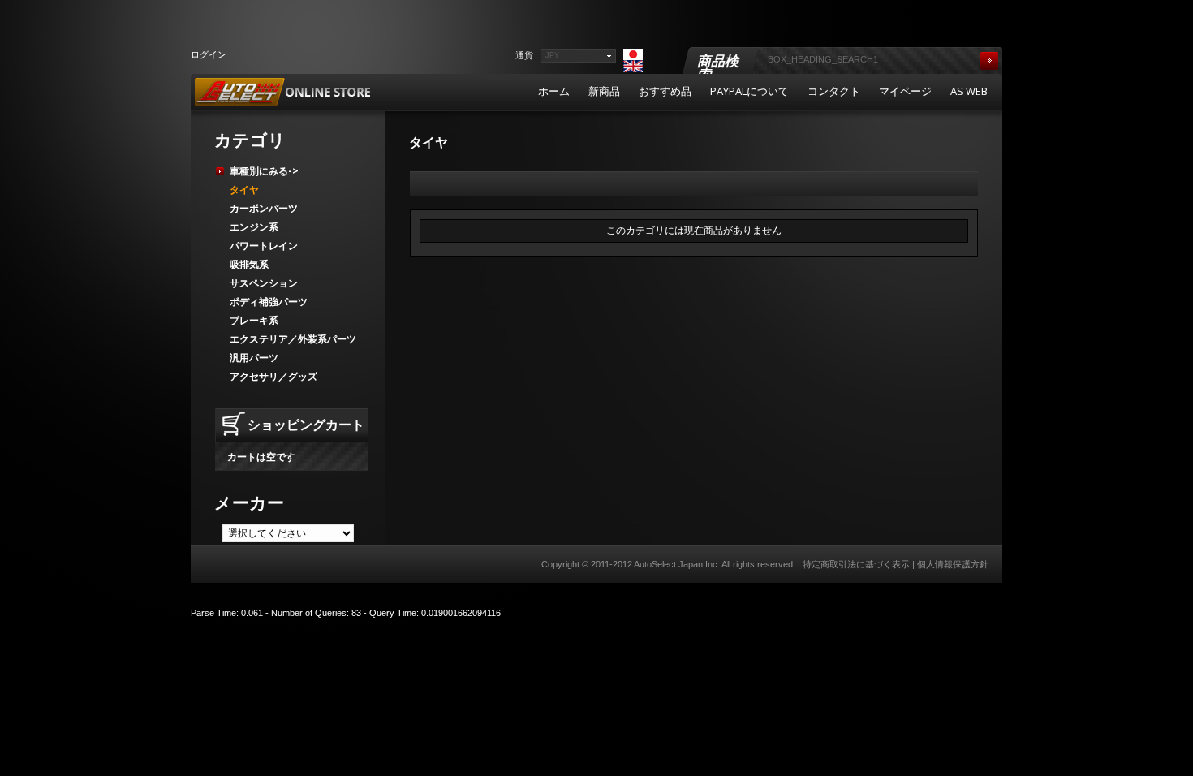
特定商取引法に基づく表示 (856, 564)
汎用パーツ (254, 357)
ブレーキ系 (254, 320)
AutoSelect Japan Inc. (677, 564)
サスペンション (264, 283)
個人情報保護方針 (952, 564)
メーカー (249, 502)
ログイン (208, 54)
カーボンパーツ (264, 208)
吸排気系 (249, 264)
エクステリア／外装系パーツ (293, 339)
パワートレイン (264, 245)
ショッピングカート (306, 424)
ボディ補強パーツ (269, 301)
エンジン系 (254, 227)
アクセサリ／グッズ (273, 376)
